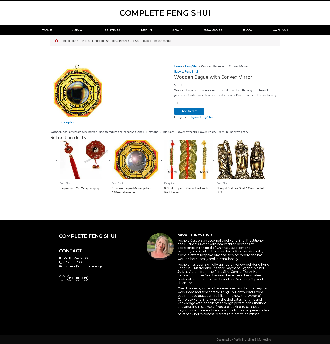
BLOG (247, 30)
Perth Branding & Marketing (252, 339)
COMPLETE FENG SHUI (165, 13)
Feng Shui (191, 66)
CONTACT (280, 30)
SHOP (177, 30)
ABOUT (78, 30)
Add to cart (189, 111)
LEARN (146, 30)
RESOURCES (212, 30)
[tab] (67, 122)
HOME (47, 30)
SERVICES (112, 30)
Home (178, 66)
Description (67, 122)
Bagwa (178, 71)
